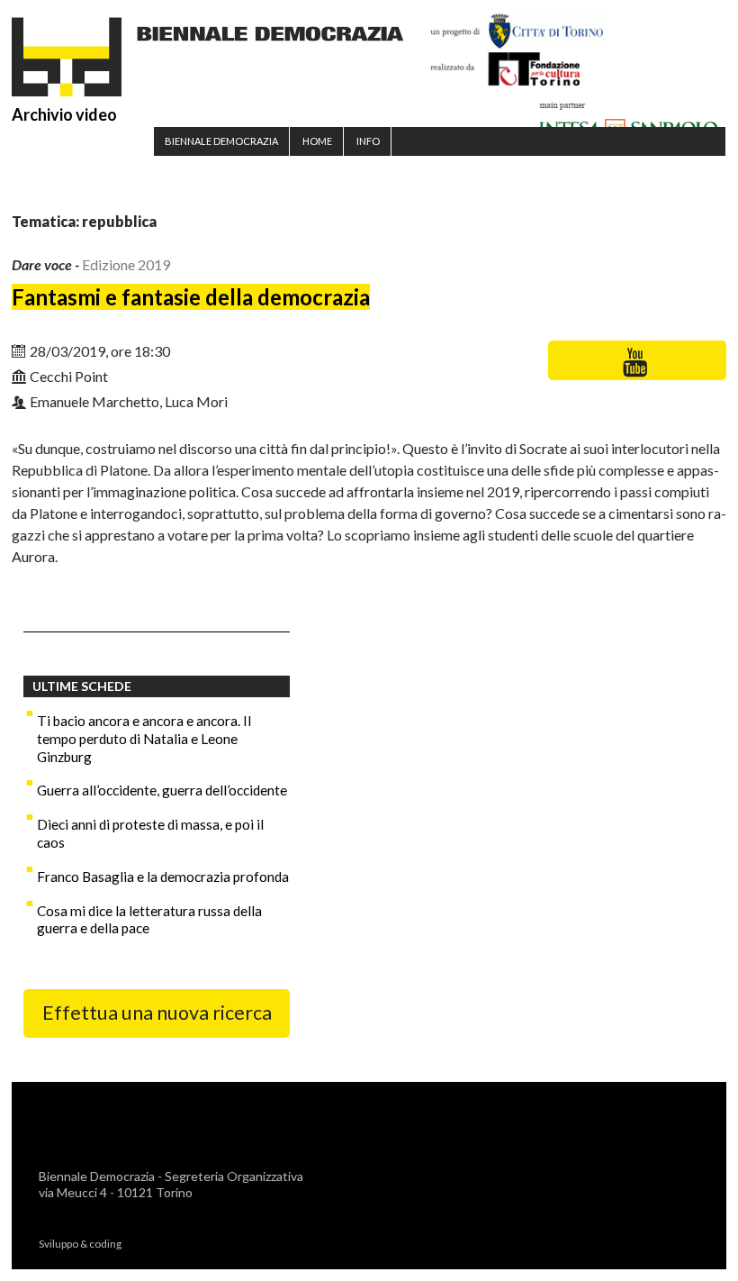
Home (317, 141)
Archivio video (64, 114)
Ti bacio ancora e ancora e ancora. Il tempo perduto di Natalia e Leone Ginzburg (144, 739)
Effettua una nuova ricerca (157, 1012)
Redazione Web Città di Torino (201, 1243)
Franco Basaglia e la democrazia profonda (163, 876)
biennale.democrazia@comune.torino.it (156, 1209)
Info (368, 141)
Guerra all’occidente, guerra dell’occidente (162, 790)
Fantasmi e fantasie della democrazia (191, 297)
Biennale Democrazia (221, 141)
